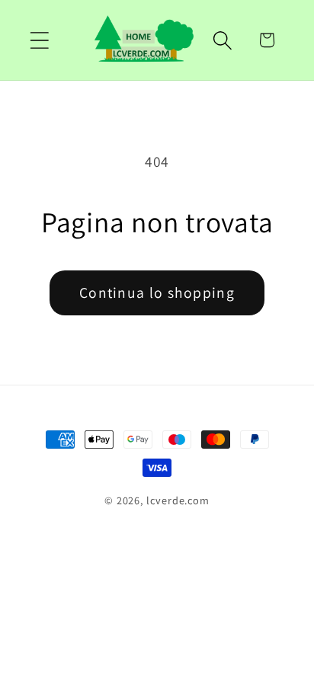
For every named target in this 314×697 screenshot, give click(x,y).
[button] (39, 40)
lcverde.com (178, 500)
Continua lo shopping (157, 292)
